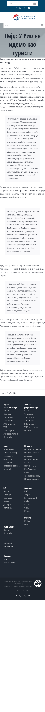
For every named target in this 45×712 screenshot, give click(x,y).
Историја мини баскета (31, 461)
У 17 (5, 427)
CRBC (26, 508)
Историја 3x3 (30, 466)
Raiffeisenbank (30, 498)
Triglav (27, 494)
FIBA (5, 559)
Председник (8, 449)
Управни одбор (10, 452)
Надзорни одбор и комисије (11, 467)
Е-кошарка (8, 546)
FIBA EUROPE (9, 562)
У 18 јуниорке (30, 424)
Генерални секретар (8, 458)
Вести (6, 410)
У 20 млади (8, 417)
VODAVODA (29, 504)
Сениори (7, 414)
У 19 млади (8, 420)
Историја (7, 437)
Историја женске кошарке (31, 454)
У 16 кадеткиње (31, 427)
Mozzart (28, 511)
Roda (26, 501)
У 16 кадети (8, 430)
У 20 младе (29, 417)
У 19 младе (29, 420)
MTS (26, 491)
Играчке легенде (31, 479)
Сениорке (28, 414)
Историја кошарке (32, 449)
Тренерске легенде (32, 476)
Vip (25, 514)
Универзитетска (10, 434)
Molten (27, 521)
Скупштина (8, 462)
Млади (6, 501)
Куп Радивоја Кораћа (30, 471)
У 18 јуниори (9, 424)
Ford (26, 524)
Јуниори (7, 504)
